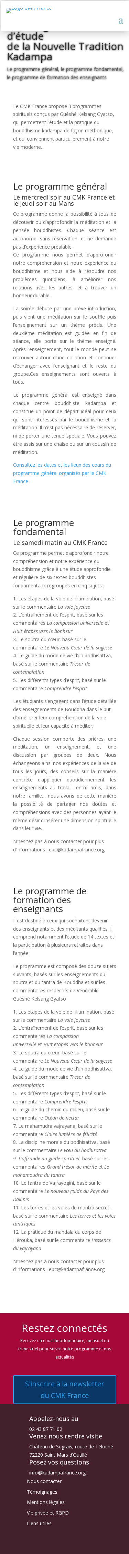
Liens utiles (39, 1523)
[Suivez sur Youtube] (71, 1545)
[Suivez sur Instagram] (57, 1545)
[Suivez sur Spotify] (85, 1545)
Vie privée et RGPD (48, 1512)
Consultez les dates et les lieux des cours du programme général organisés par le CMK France (62, 473)
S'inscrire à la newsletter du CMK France (64, 1389)
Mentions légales (46, 1502)
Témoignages (42, 1492)
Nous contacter (44, 1481)
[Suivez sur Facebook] (44, 1545)
